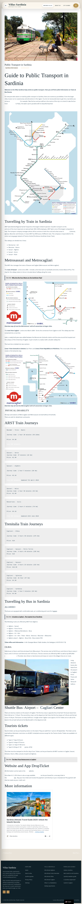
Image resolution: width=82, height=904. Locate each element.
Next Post (76, 853)
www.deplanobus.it (11, 656)
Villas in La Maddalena (50, 883)
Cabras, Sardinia (68, 870)
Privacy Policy (28, 879)
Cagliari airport (15, 101)
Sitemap (27, 883)
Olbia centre (11, 104)
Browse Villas (47, 5)
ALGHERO (10, 607)
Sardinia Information (11, 68)
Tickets (38, 775)
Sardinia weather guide (70, 876)
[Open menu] (75, 5)
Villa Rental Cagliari (49, 879)
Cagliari (46, 707)
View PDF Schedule (13, 444)
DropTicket (10, 778)
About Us (58, 5)
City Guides (66, 5)
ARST (27, 771)
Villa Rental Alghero (49, 870)
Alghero (66, 231)
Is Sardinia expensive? (70, 879)
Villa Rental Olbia (49, 876)
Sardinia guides (29, 876)
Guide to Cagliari (68, 883)
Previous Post (7, 853)
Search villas (28, 873)
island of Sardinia (72, 227)
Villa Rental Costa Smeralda (51, 873)
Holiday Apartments (49, 886)
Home (26, 870)
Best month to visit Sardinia (71, 873)
